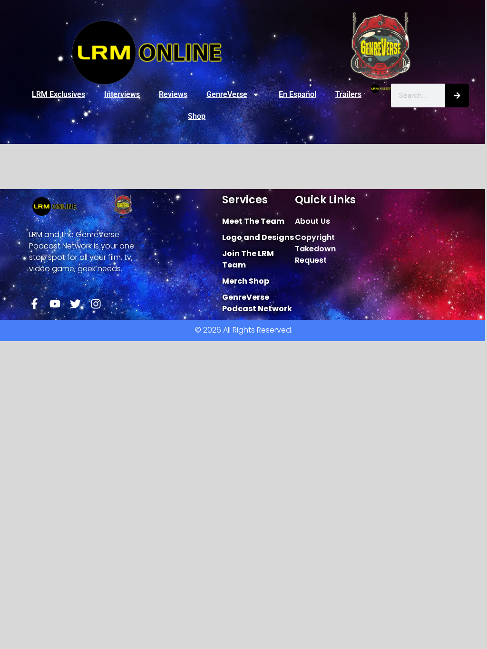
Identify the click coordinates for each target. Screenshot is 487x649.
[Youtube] (54, 303)
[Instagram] (95, 303)
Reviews (173, 94)
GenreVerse (226, 94)
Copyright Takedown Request (315, 249)
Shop (196, 116)
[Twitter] (75, 303)
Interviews (122, 94)
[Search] (457, 95)
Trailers (348, 94)
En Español (297, 94)
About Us (312, 221)
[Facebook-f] (34, 303)
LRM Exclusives (58, 94)
